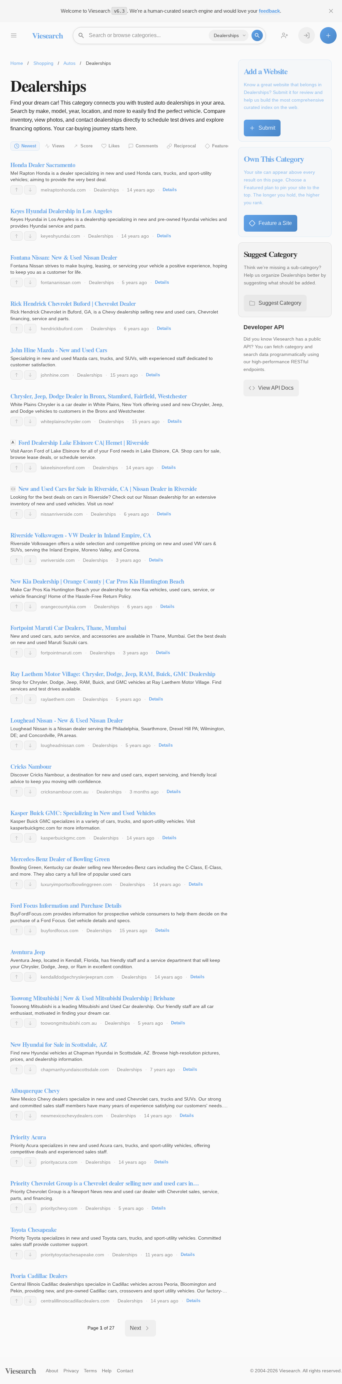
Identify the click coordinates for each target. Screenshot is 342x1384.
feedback (269, 11)
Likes (114, 145)
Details (170, 189)
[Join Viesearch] (284, 35)
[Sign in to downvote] (30, 190)
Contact (125, 1370)
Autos (69, 63)
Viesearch (47, 35)
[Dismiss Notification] (331, 11)
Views (58, 145)
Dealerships (106, 190)
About (52, 1370)
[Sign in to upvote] (16, 190)
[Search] (257, 35)
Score (86, 145)
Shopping (43, 63)
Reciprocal (185, 145)
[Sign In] (306, 35)
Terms (90, 1370)
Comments (147, 145)
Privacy (71, 1370)
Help (107, 1370)
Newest (28, 145)
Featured (221, 145)
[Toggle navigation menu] (13, 35)
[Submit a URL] (328, 35)
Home (16, 63)
